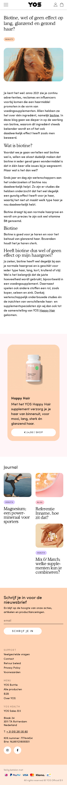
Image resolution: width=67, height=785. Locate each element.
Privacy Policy (12, 667)
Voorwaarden (12, 672)
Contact (9, 658)
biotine (54, 115)
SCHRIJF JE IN (22, 631)
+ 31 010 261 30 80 (17, 731)
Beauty (9, 39)
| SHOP (33, 432)
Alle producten (13, 689)
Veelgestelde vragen (17, 654)
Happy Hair (47, 310)
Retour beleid (12, 663)
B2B (6, 693)
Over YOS (10, 698)
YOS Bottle (11, 685)
